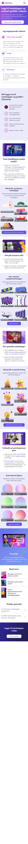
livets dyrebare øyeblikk (17, 352)
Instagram (16, 176)
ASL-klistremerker (9, 463)
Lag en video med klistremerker (12, 22)
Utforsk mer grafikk (14, 524)
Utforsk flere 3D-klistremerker (14, 425)
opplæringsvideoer (20, 456)
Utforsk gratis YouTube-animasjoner (14, 232)
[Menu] (24, 2)
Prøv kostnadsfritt (14, 636)
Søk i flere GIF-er (14, 323)
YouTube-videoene (17, 167)
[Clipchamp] (7, 3)
